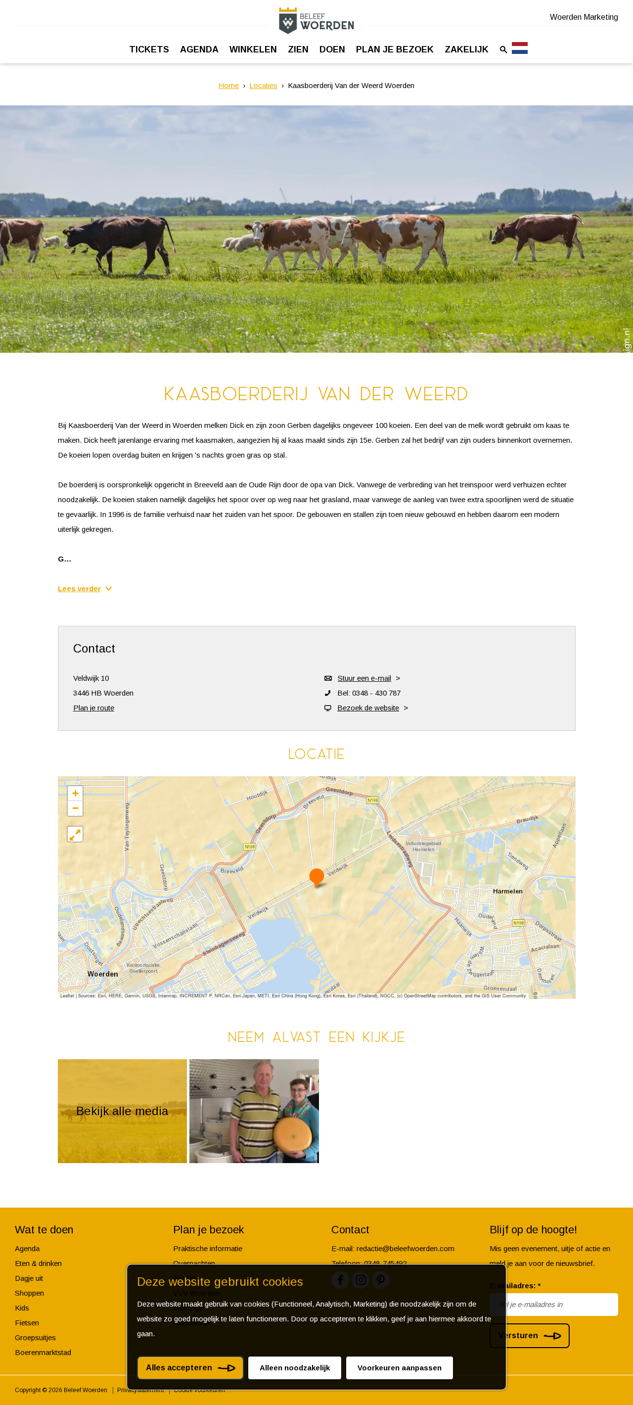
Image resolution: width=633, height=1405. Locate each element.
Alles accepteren (179, 1367)
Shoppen (29, 1293)
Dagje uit (29, 1278)
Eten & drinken (38, 1263)
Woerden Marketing (584, 17)
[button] (316, 878)
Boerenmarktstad (43, 1352)
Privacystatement (140, 1390)
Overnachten (194, 1263)
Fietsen (27, 1322)
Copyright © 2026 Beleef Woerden (61, 1390)
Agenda (27, 1248)
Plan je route (93, 707)
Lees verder (79, 588)
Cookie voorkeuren (199, 1390)
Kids (22, 1308)
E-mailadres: (515, 1285)
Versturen (518, 1335)
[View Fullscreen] (75, 834)
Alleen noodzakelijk (295, 1367)
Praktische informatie (207, 1248)
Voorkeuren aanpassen (400, 1367)
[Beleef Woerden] (316, 20)
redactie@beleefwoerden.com (405, 1248)
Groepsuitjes (35, 1337)
